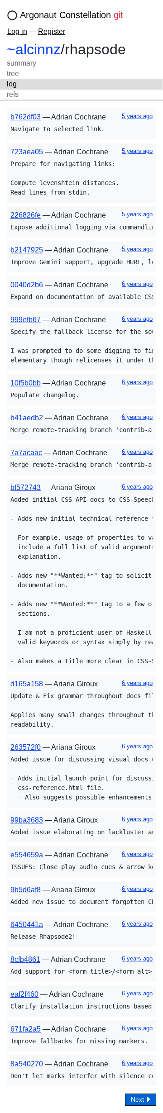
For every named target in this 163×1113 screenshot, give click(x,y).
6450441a (26, 924)
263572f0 (25, 747)
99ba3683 (26, 820)
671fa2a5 (25, 1029)
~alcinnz (34, 49)
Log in (17, 31)
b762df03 (25, 117)
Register (51, 31)
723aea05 (26, 152)
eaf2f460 (24, 994)
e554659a (26, 855)
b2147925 (26, 250)
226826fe (25, 215)
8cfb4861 (25, 959)
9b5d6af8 (25, 890)
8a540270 (26, 1064)
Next (138, 1099)
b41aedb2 (26, 418)
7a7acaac (26, 453)
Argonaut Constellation (71, 15)
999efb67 (25, 319)
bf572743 (25, 487)
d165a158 (26, 684)
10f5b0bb (25, 383)
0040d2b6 (26, 285)
